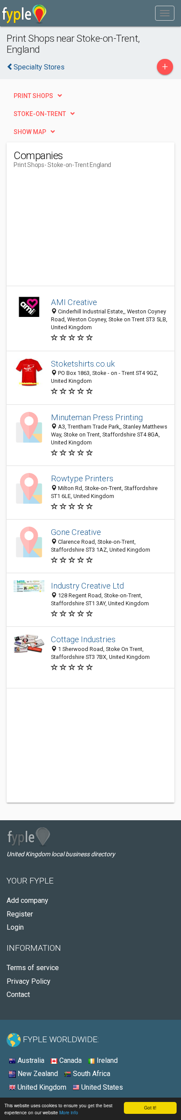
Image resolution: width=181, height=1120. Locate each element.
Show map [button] (30, 131)
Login (15, 927)
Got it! (150, 1107)
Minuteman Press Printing (97, 417)
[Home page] (24, 13)
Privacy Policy (29, 981)
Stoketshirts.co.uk (83, 363)
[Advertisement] (79, 231)
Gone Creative (76, 532)
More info (68, 1112)
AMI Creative (74, 302)
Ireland (106, 1060)
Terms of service (33, 968)
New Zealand (37, 1073)
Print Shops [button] (33, 95)
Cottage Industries (83, 639)
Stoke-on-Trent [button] (40, 113)
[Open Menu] (164, 13)
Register (20, 914)
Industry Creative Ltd (87, 585)
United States (101, 1087)
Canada (70, 1060)
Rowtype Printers (82, 478)
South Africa (90, 1073)
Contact (18, 994)
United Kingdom (41, 1087)
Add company (27, 900)
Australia (30, 1060)
